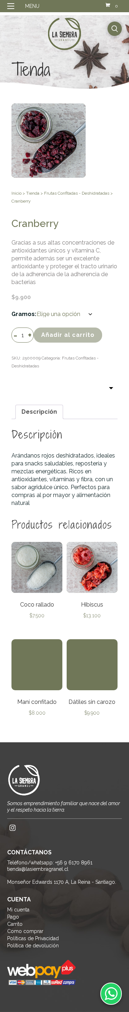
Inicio (16, 193)
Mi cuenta (18, 910)
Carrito (15, 924)
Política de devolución (33, 945)
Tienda (32, 193)
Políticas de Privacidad (33, 938)
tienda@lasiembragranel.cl (37, 869)
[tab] (39, 412)
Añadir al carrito (68, 334)
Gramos (23, 314)
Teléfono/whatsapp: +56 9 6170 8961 (49, 862)
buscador (115, 29)
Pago (13, 917)
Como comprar (25, 931)
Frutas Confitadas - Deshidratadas (76, 193)
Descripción (39, 411)
